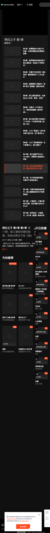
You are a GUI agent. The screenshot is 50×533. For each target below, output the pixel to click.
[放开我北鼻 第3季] (9, 272)
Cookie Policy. (24, 521)
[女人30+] (25, 272)
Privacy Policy (11, 519)
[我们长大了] (25, 304)
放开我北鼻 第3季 (8, 286)
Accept (23, 526)
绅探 (4, 349)
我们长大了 (22, 317)
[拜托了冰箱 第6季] (9, 304)
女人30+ (21, 286)
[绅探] (9, 336)
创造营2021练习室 (25, 349)
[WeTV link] (7, 5)
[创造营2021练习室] (25, 336)
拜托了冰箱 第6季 (8, 317)
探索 (31, 4)
